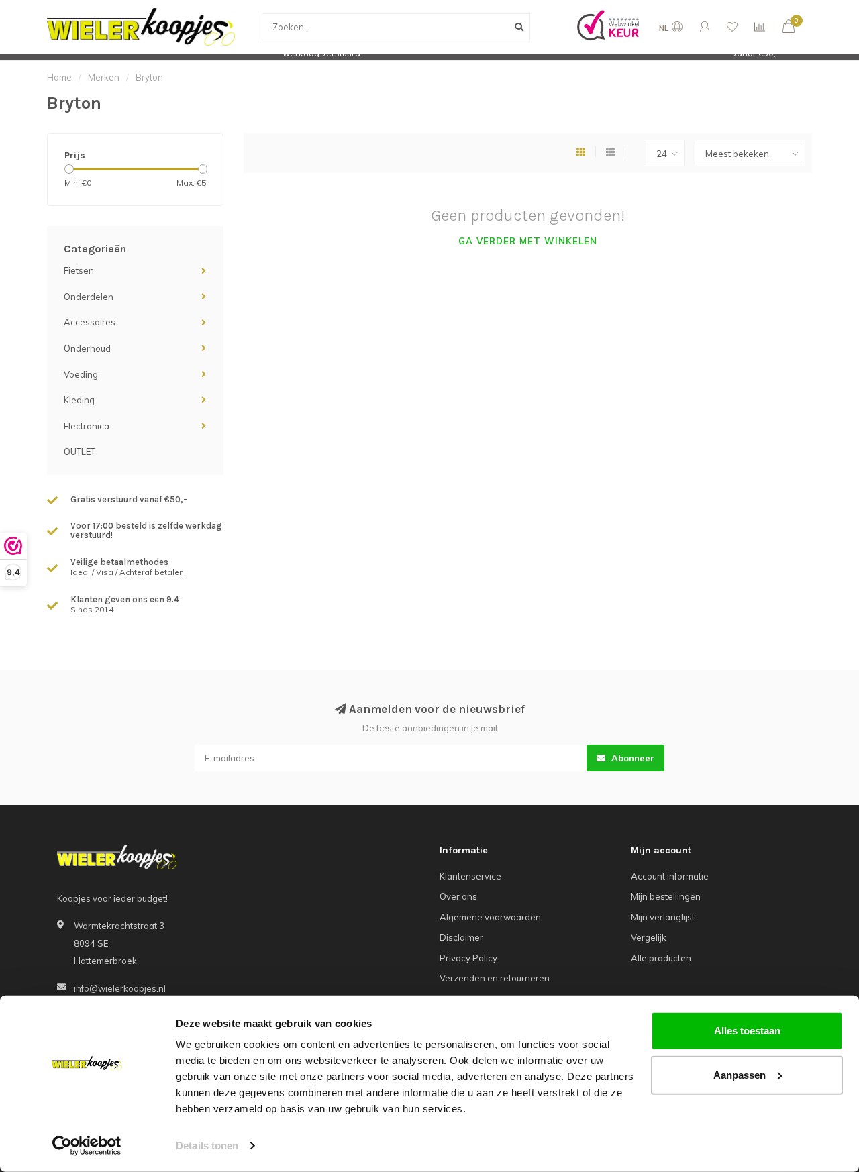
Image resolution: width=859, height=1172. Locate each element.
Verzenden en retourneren (495, 978)
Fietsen (79, 270)
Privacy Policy (468, 958)
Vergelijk (648, 937)
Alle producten (661, 958)
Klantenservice (470, 876)
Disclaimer (461, 937)
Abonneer (631, 758)
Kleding (79, 399)
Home (59, 77)
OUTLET (79, 451)
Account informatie (670, 876)
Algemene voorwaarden (490, 917)
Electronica (86, 426)
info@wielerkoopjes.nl (120, 988)
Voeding (81, 374)
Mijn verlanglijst (663, 917)
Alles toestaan (747, 1030)
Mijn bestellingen (666, 896)
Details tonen (207, 1145)
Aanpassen (739, 1074)
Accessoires (89, 322)
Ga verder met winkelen (527, 240)
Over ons (458, 896)
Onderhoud (87, 348)
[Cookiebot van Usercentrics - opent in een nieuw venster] (87, 1146)
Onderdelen (88, 296)
